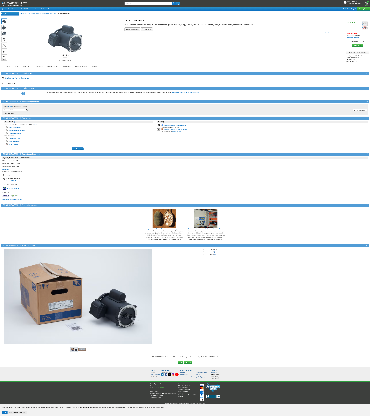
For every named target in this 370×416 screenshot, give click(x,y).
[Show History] (178, 3)
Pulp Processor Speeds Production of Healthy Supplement (164, 229)
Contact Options (215, 372)
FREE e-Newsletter (183, 387)
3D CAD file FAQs (176, 131)
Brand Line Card (184, 374)
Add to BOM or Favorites (358, 52)
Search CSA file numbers (14, 181)
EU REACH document (13, 188)
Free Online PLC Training (156, 395)
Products (346, 9)
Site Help (198, 374)
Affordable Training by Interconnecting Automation (163, 393)
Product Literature (183, 391)
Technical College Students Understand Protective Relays (205, 229)
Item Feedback (78, 149)
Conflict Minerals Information (12, 199)
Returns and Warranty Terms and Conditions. (185, 92)
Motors (25, 13)
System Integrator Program (187, 376)
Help (35, 125)
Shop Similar (148, 29)
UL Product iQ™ (7, 169)
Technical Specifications (16, 78)
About (31, 9)
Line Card (43, 9)
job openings (161, 387)
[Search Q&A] (27, 109)
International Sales (184, 377)
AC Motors (32, 13)
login (10, 106)
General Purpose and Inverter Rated (46, 13)
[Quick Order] (48, 9)
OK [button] (5, 412)
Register (354, 1)
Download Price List (201, 377)
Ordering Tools (363, 9)
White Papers (181, 393)
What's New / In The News (185, 385)
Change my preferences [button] (17, 412)
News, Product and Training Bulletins (187, 394)
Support (353, 9)
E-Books (180, 396)
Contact (37, 9)
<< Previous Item (353, 19)
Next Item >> (363, 19)
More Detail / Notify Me (353, 37)
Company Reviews (200, 376)
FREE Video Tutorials (155, 397)
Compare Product (65, 60)
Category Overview (133, 29)
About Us (182, 372)
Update (356, 45)
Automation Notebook (184, 389)
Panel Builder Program (201, 372)
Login (349, 1)
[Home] (2, 9)
